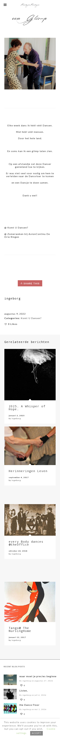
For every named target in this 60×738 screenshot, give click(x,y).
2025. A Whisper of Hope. (27, 407)
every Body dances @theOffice (26, 543)
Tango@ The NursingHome (20, 629)
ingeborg (16, 418)
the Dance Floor (29, 704)
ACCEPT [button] (36, 733)
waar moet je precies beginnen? (37, 676)
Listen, (23, 690)
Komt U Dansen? (31, 318)
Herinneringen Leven (28, 471)
